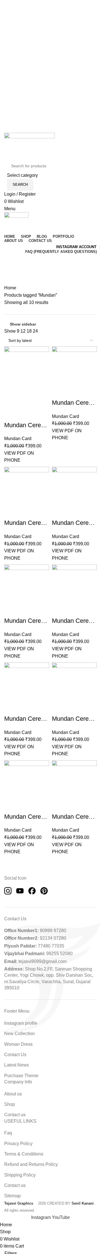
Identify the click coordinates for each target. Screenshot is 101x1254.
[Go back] (11, 261)
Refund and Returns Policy (31, 1164)
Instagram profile (20, 1023)
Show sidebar (23, 324)
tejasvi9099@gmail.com (42, 961)
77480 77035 (51, 946)
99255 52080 (59, 953)
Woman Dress (18, 1044)
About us (13, 1093)
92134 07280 (53, 938)
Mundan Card (17, 438)
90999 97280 (53, 930)
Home (10, 287)
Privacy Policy (18, 1143)
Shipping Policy (20, 1175)
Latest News (16, 1065)
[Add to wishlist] (6, 417)
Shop (9, 1104)
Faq (8, 1133)
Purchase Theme (21, 1075)
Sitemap (12, 1195)
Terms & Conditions (23, 1154)
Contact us (15, 1114)
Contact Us (15, 1054)
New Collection (19, 1033)
